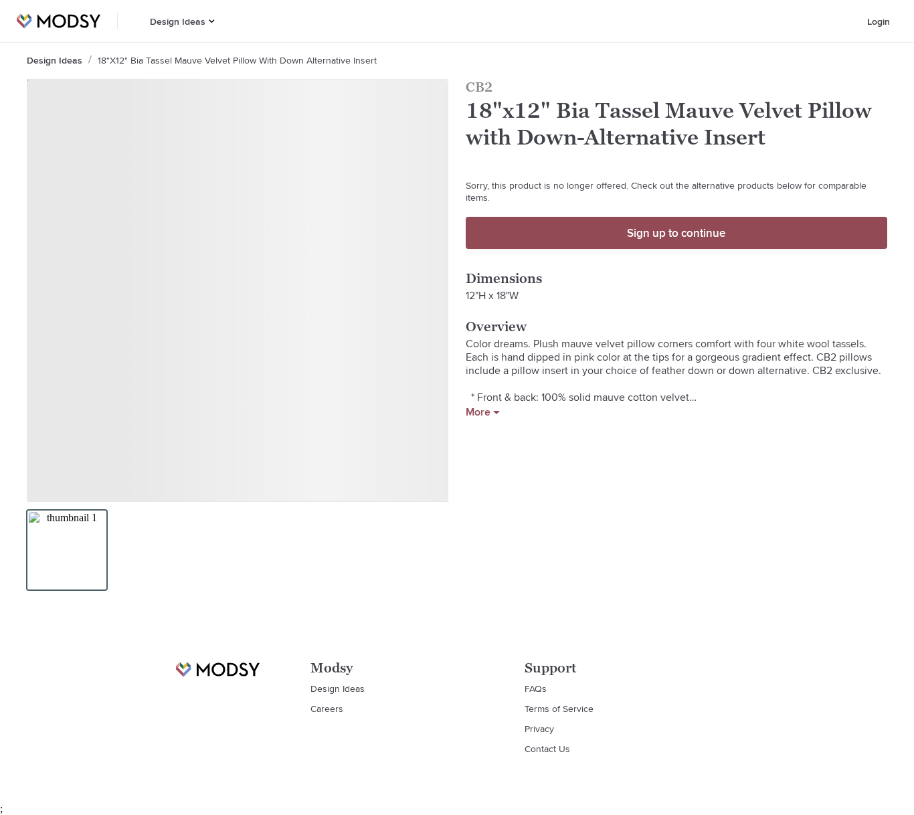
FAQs (536, 689)
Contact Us (547, 749)
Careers (326, 709)
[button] (211, 21)
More (478, 412)
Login (878, 21)
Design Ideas (177, 21)
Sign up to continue (676, 233)
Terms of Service (559, 709)
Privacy (539, 729)
